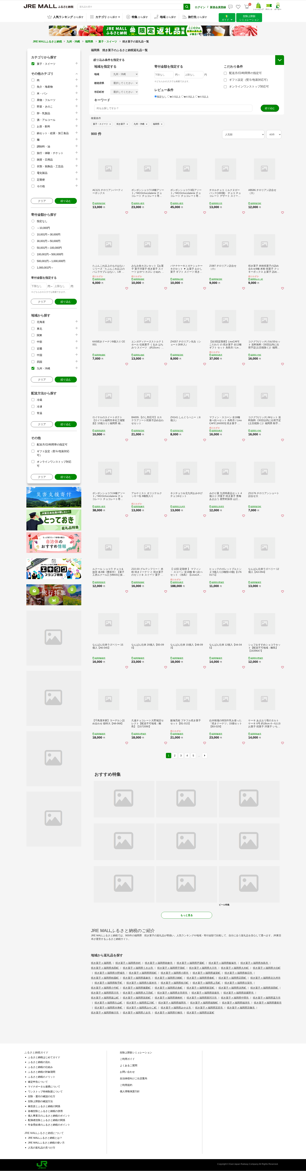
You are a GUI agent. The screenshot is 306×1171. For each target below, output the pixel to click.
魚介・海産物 (45, 86)
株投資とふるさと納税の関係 (44, 1106)
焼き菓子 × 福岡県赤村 (128, 962)
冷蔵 (39, 399)
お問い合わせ (127, 1071)
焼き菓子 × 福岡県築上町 (105, 997)
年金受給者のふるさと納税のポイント (49, 1124)
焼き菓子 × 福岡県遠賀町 (207, 972)
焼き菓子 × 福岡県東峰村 (169, 997)
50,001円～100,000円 (49, 247)
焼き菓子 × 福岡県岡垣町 (143, 972)
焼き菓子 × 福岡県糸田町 (105, 967)
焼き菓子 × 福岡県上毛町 (207, 982)
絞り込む (66, 200)
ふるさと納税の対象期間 (41, 1071)
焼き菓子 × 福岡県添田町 (264, 987)
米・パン (42, 93)
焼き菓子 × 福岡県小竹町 (105, 987)
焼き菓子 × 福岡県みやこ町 (141, 1007)
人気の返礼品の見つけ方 (41, 1147)
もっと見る (186, 915)
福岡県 (89, 41)
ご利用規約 (126, 1085)
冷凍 (39, 406)
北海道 (41, 321)
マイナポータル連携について (44, 1086)
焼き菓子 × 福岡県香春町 (201, 977)
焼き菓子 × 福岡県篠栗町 (137, 987)
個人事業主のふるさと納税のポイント (49, 1115)
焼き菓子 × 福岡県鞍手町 (109, 982)
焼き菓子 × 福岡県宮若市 (209, 1007)
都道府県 (99, 83)
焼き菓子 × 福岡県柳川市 (105, 1012)
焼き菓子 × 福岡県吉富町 (200, 1012)
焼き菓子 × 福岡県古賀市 (239, 982)
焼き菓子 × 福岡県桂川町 (175, 982)
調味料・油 (43, 146)
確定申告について (38, 1081)
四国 (39, 361)
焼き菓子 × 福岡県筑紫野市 (238, 992)
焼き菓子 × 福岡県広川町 (140, 1002)
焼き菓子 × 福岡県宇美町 (171, 967)
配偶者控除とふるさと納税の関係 (46, 1120)
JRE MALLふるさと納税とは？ (45, 1137)
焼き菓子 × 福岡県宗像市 (241, 1007)
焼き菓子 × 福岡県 (101, 962)
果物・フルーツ (46, 99)
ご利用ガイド (127, 1058)
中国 (39, 355)
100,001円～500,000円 (50, 254)
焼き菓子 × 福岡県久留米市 (141, 982)
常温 (39, 413)
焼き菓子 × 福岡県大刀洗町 (138, 992)
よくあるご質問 (128, 1065)
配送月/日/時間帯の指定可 (52, 444)
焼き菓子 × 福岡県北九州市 (265, 977)
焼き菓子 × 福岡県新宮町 (201, 987)
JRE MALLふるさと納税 (47, 41)
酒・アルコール (46, 119)
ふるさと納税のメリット (41, 1076)
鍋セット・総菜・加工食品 (53, 133)
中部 (39, 341)
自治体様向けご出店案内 (133, 1078)
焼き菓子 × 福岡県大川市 (203, 967)
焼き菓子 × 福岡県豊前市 (268, 1002)
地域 (96, 74)
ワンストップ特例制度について (45, 1091)
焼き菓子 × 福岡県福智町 (204, 1002)
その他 (41, 186)
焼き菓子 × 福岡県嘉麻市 (137, 977)
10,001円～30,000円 (48, 234)
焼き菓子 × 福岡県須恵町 (233, 987)
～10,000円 (43, 227)
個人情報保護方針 (130, 1091)
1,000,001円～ (45, 267)
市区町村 (99, 91)
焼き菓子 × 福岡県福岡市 (172, 1002)
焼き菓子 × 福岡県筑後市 (206, 992)
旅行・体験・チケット (50, 153)
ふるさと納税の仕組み (40, 1067)
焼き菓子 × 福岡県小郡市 (175, 972)
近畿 (39, 348)
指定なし (42, 221)
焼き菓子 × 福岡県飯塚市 (223, 962)
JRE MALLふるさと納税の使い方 (46, 1142)
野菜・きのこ (45, 106)
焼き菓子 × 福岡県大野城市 (110, 972)
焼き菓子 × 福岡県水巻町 (109, 1007)
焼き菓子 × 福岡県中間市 (235, 997)
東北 (39, 328)
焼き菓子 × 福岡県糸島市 (254, 962)
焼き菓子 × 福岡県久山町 (109, 1002)
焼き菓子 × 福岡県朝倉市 (159, 962)
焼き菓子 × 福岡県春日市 (239, 972)
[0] (246, 6)
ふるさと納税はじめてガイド (44, 1057)
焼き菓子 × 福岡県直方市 (266, 997)
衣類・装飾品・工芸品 (50, 166)
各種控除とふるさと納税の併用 (45, 1111)
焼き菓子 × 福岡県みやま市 (176, 1007)
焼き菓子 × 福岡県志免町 (169, 987)
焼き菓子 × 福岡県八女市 (137, 1012)
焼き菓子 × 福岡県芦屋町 (191, 962)
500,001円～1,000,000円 (51, 261)
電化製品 (42, 172)
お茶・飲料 (43, 126)
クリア (42, 200)
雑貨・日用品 (45, 159)
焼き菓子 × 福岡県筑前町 (137, 997)
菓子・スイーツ (107, 41)
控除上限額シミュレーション (136, 1052)
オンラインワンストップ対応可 (249, 86)
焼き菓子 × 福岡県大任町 (266, 967)
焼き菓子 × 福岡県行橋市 (169, 1012)
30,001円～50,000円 (48, 241)
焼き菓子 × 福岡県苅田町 (233, 977)
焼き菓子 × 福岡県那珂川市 (202, 997)
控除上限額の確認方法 (40, 1101)
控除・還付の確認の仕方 (41, 1096)
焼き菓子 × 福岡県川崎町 (169, 977)
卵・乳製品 (43, 113)
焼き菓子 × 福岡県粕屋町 (105, 977)
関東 (39, 335)
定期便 (41, 179)
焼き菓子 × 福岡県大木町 (235, 967)
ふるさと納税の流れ (39, 1062)
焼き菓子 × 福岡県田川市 (105, 992)
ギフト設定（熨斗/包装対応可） (249, 79)
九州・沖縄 (73, 41)
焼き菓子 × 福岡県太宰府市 (172, 992)
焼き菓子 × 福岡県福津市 (236, 1002)
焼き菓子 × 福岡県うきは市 (138, 967)
